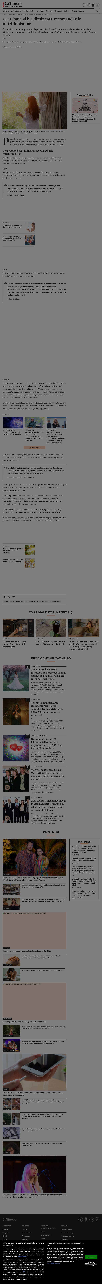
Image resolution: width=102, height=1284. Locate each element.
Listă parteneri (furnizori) (53, 1263)
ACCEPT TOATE (91, 1257)
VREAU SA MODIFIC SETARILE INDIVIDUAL (91, 1263)
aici (24, 1271)
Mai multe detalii (22, 1256)
